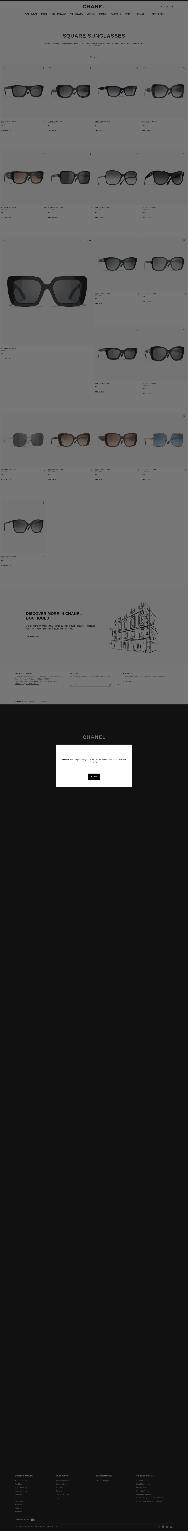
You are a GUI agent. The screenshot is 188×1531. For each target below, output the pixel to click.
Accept (94, 776)
